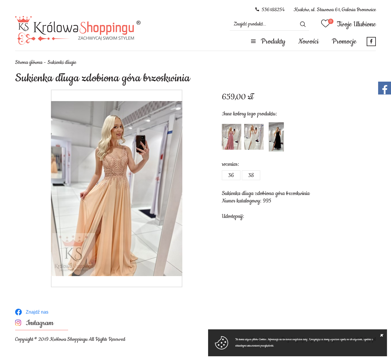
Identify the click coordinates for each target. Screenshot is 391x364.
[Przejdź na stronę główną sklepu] (78, 30)
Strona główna (28, 62)
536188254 (273, 9)
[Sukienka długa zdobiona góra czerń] (276, 136)
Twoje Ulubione (356, 24)
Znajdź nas (37, 312)
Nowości (308, 41)
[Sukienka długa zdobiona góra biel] (254, 136)
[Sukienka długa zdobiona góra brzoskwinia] (116, 188)
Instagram (40, 323)
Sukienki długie (62, 62)
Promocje (344, 41)
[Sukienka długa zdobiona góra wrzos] (231, 136)
